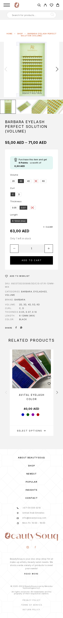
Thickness (16, 201)
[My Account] (45, 6)
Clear (49, 227)
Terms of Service (31, 605)
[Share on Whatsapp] (21, 328)
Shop (20, 34)
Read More (31, 574)
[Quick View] (49, 378)
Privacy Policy (31, 600)
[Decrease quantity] (14, 248)
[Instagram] (28, 547)
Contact (31, 498)
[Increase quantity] (49, 248)
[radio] (13, 181)
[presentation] (6, 69)
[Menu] (6, 5)
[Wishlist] (51, 6)
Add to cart (32, 260)
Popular (31, 482)
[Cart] (57, 5)
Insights (31, 490)
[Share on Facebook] (16, 328)
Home (9, 34)
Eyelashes (40, 291)
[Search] (39, 6)
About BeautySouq (31, 457)
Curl (12, 188)
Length (14, 214)
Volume (14, 174)
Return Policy (31, 610)
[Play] (8, 107)
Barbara (26, 291)
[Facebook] (35, 547)
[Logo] (16, 5)
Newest (31, 473)
